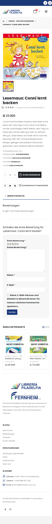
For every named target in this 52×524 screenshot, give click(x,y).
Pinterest (15, 185)
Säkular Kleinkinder (21, 158)
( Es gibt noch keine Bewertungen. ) (30, 107)
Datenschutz (8, 460)
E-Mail (11, 285)
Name (11, 275)
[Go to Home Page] (4, 21)
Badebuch (8, 356)
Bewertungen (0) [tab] (15, 196)
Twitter (10, 185)
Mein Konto (8, 430)
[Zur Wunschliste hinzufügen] (21, 356)
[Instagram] (50, 3)
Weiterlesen (17, 340)
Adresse (6, 437)
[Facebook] (45, 3)
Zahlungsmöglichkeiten (13, 453)
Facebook (5, 185)
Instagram (10, 509)
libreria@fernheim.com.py (23, 484)
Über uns (7, 464)
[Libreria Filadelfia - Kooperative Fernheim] (12, 11)
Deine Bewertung (16, 240)
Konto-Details (9, 441)
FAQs (5, 457)
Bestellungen (9, 434)
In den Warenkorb (31, 175)
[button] (43, 327)
